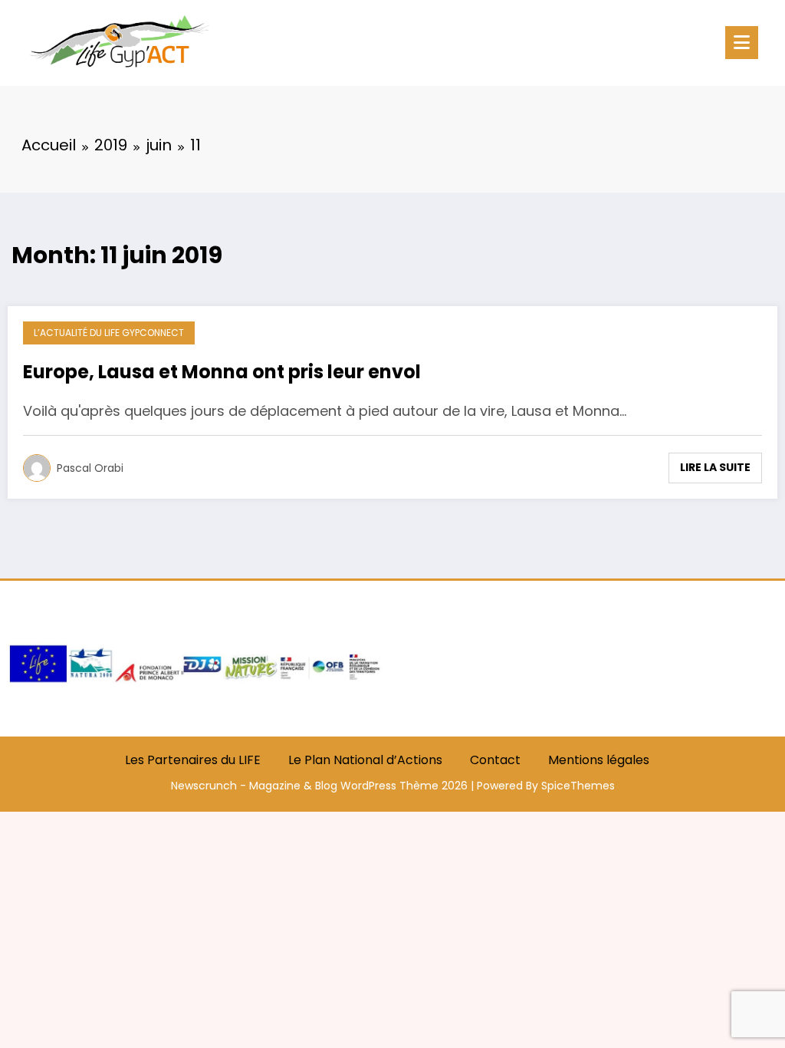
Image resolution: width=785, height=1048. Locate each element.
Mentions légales (598, 760)
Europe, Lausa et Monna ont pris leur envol (222, 372)
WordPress (368, 785)
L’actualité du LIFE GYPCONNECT (109, 332)
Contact (495, 760)
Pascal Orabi (90, 468)
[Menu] (741, 42)
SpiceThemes (578, 785)
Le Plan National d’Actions (365, 760)
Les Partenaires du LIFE (193, 760)
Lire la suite (715, 467)
